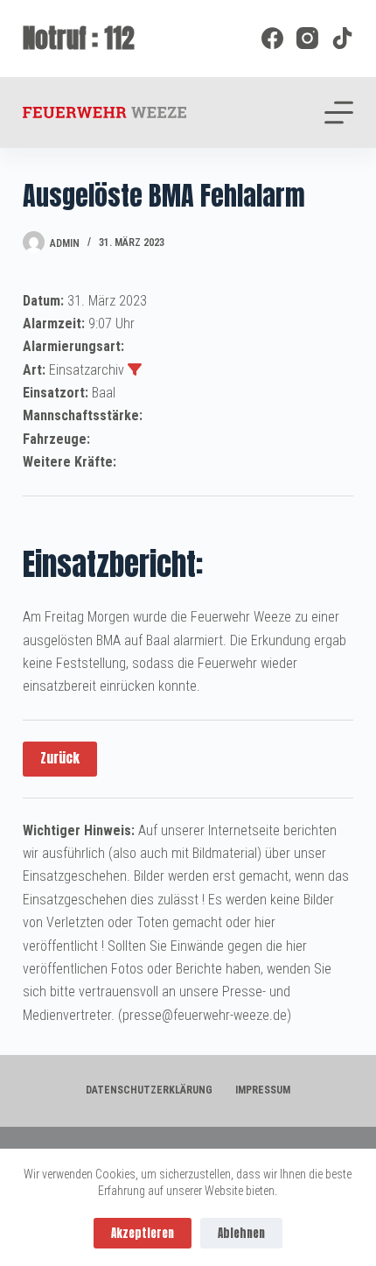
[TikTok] (342, 38)
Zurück (60, 758)
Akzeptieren (142, 1233)
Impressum (262, 1090)
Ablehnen (241, 1233)
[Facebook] (272, 38)
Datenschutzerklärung (149, 1090)
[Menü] (338, 112)
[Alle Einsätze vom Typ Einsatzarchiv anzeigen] (135, 369)
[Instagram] (307, 38)
